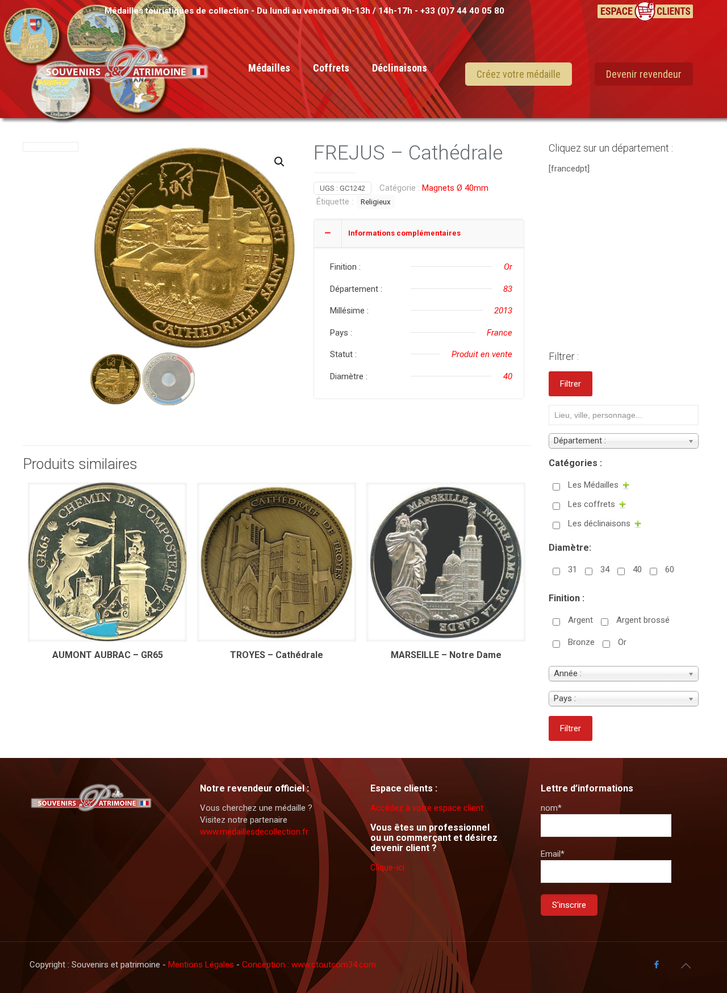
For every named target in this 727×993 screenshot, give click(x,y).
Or (508, 267)
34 (604, 569)
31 (572, 569)
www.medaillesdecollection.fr (254, 832)
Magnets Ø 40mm (455, 188)
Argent (580, 620)
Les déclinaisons (599, 523)
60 (669, 569)
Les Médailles (593, 485)
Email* (553, 854)
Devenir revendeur (644, 74)
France (499, 333)
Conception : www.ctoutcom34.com (309, 965)
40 (507, 376)
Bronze (581, 642)
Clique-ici (387, 867)
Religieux (376, 201)
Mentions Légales (202, 965)
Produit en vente (482, 354)
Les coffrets (591, 504)
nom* (551, 808)
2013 (503, 310)
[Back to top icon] (685, 966)
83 (507, 289)
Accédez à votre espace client (426, 808)
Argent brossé (643, 620)
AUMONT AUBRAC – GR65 (107, 655)
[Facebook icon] (656, 965)
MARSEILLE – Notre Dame (446, 655)
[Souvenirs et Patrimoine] (122, 98)
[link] (269, 119)
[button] (280, 161)
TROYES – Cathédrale (276, 655)
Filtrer (570, 384)
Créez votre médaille (519, 74)
